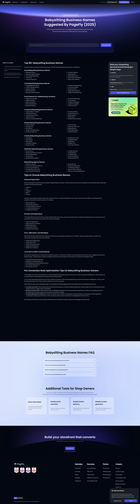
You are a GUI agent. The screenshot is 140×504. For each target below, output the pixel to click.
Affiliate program (107, 471)
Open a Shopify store (123, 92)
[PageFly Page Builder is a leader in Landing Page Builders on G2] (16, 470)
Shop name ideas (34, 402)
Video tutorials (90, 474)
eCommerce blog (91, 468)
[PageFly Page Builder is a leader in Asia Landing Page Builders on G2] (28, 470)
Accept (130, 500)
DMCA (15, 498)
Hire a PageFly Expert (92, 481)
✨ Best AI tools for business (69, 15)
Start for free (70, 448)
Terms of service (119, 481)
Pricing (41, 2)
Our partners (106, 468)
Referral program (107, 474)
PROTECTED (20, 498)
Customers (24, 2)
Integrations (78, 481)
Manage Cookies (117, 500)
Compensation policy (121, 478)
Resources (33, 2)
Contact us (118, 487)
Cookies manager (120, 471)
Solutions (15, 2)
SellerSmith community (93, 478)
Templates (77, 478)
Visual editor (78, 468)
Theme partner (106, 478)
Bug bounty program (121, 484)
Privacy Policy (131, 497)
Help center (90, 471)
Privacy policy (119, 474)
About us (118, 468)
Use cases (77, 471)
